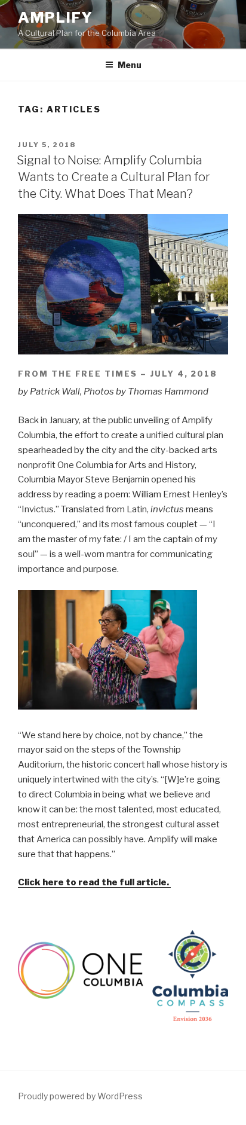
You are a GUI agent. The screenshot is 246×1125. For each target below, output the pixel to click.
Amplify (55, 17)
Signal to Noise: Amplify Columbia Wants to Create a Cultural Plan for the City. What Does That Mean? (113, 177)
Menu (130, 65)
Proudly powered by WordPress (80, 1096)
